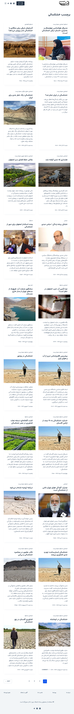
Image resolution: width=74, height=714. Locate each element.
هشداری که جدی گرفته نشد (56, 159)
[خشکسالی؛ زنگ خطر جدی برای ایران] (20, 113)
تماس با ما (40, 692)
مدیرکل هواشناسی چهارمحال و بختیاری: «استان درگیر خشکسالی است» (54, 31)
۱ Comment (45, 670)
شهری (22, 156)
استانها (65, 24)
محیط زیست (56, 24)
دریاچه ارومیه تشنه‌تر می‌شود (21, 487)
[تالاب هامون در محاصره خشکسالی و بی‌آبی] (20, 570)
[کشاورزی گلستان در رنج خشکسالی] (20, 637)
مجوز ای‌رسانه (7, 692)
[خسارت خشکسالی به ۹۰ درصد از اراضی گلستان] (54, 438)
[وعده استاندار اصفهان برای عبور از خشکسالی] (20, 242)
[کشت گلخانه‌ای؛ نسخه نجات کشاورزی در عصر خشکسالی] (20, 438)
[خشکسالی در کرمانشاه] (54, 634)
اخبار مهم (30, 285)
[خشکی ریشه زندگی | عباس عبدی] (54, 239)
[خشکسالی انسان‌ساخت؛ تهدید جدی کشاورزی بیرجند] (54, 570)
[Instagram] (11, 3)
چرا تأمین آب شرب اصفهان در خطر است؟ (55, 290)
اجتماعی (62, 24)
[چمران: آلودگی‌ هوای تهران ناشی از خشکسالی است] (54, 505)
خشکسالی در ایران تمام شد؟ (56, 95)
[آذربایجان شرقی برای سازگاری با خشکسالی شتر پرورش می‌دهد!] (20, 46)
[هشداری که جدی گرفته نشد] (54, 175)
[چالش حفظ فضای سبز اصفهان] (20, 175)
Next (8, 681)
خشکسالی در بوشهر (25, 356)
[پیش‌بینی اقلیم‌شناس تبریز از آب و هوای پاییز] (54, 374)
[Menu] (5, 3)
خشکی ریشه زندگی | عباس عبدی (54, 224)
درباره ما (68, 692)
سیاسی (65, 220)
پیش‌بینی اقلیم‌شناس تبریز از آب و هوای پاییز (54, 357)
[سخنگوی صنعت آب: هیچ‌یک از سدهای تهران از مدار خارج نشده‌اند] (20, 309)
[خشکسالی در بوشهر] (20, 371)
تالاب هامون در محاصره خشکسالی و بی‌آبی (23, 553)
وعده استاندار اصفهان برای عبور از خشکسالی (20, 225)
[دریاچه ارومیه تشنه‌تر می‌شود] (20, 503)
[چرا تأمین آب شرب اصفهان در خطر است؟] (54, 306)
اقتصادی (27, 24)
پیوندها (54, 692)
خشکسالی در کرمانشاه (58, 619)
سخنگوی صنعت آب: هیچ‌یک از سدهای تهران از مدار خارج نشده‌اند (21, 291)
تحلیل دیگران (25, 91)
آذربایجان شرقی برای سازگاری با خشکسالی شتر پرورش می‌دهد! (21, 29)
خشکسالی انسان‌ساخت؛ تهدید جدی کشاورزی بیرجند (55, 553)
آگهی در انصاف (24, 692)
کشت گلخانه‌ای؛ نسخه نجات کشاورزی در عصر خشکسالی (22, 422)
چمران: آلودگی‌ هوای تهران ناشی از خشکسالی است (54, 489)
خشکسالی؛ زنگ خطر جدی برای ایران (21, 96)
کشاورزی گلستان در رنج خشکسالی (24, 621)
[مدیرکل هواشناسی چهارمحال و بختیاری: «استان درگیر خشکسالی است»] (54, 48)
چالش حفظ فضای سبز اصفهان (21, 159)
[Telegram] (8, 3)
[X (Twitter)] (14, 3)
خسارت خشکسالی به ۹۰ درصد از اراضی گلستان (54, 422)
